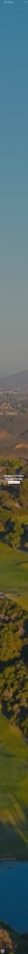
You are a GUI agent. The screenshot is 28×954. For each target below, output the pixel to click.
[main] (14, 475)
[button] (2, 2)
